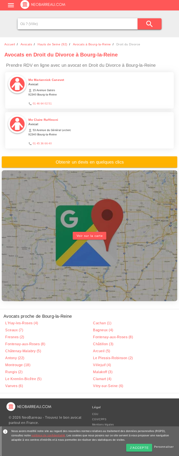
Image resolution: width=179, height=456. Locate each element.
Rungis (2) (13, 372)
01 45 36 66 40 (42, 143)
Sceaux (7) (14, 330)
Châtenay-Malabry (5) (23, 351)
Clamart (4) (102, 379)
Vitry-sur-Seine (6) (108, 386)
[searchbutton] (150, 23)
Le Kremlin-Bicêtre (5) (23, 379)
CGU (95, 414)
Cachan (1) (102, 323)
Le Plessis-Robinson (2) (113, 358)
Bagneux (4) (103, 330)
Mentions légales (103, 424)
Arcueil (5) (101, 351)
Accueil (9, 44)
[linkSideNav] (10, 5)
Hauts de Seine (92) (52, 44)
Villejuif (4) (102, 365)
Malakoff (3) (102, 372)
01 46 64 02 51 (42, 103)
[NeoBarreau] (43, 8)
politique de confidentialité (48, 435)
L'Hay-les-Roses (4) (21, 323)
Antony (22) (14, 358)
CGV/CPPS (99, 419)
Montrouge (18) (17, 365)
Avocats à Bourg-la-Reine (92, 44)
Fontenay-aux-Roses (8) (113, 337)
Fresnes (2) (14, 337)
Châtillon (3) (103, 344)
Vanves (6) (14, 386)
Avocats (26, 44)
